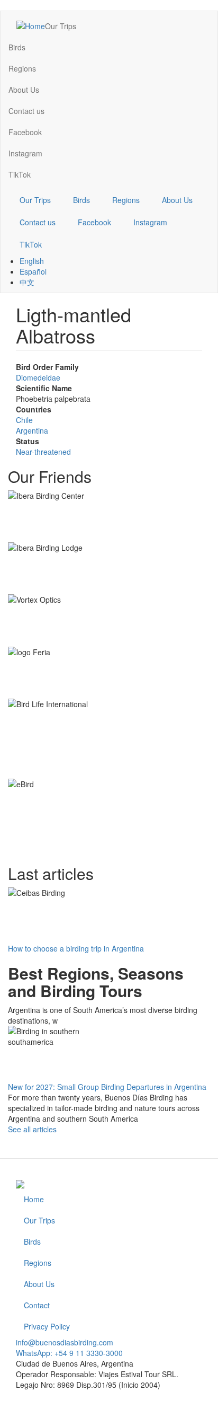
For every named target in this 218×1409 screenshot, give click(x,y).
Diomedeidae (38, 377)
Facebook (25, 132)
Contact (37, 1305)
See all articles (32, 1129)
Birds (16, 47)
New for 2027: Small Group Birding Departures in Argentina (107, 1086)
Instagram (25, 153)
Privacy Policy (47, 1326)
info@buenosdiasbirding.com (64, 1342)
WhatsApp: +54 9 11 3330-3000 (69, 1353)
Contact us (26, 110)
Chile (24, 420)
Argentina (32, 430)
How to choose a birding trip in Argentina (76, 948)
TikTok (19, 174)
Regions (22, 68)
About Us (23, 89)
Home (34, 1199)
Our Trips (60, 26)
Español (33, 271)
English (32, 261)
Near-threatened (43, 451)
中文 (27, 282)
